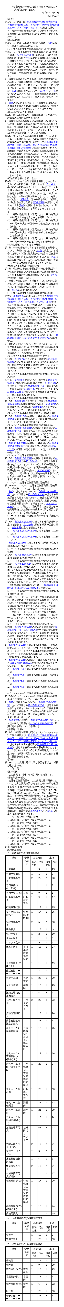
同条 (53, 256)
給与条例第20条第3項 (41, 723)
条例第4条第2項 (25, 54)
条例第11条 (29, 389)
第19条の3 (31, 461)
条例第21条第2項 (23, 554)
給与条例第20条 (36, 494)
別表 (28, 57)
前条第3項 (14, 720)
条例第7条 (20, 359)
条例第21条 (18, 681)
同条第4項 (38, 407)
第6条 (50, 810)
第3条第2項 (36, 810)
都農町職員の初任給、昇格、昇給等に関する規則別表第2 (32, 145)
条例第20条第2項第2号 (24, 536)
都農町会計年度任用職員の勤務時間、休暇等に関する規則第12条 (32, 738)
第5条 (42, 91)
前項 (14, 91)
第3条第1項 (38, 202)
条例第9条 (19, 380)
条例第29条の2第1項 (41, 720)
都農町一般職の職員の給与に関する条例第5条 (32, 298)
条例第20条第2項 (23, 521)
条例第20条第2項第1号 (24, 530)
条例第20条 (18, 675)
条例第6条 (18, 295)
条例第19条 (18, 669)
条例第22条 (18, 687)
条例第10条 (50, 383)
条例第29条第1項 (23, 627)
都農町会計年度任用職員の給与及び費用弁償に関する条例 (33, 24)
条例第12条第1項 (23, 428)
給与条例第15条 (36, 386)
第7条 (53, 91)
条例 (50, 42)
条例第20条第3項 (17, 542)
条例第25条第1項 (23, 563)
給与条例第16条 (15, 392)
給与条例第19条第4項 (21, 663)
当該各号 (24, 199)
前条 (39, 250)
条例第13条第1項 (23, 458)
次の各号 (51, 184)
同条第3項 (51, 404)
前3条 (15, 289)
